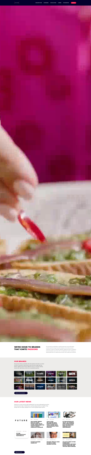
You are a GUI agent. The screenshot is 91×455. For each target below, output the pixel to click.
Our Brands (46, 2)
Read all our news (19, 452)
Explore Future (39, 2)
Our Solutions (53, 2)
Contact (73, 2)
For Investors (66, 2)
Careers (59, 2)
